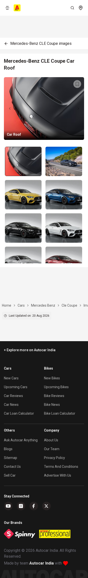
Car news (11, 405)
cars (21, 305)
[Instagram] (21, 506)
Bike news (52, 405)
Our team (51, 449)
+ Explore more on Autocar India (29, 350)
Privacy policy (54, 458)
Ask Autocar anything (21, 440)
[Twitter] (46, 506)
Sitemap (10, 458)
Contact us (12, 467)
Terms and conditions (61, 467)
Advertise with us (57, 475)
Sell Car (10, 475)
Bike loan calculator (59, 413)
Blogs (8, 449)
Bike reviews (54, 396)
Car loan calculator (19, 413)
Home (6, 305)
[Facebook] (33, 506)
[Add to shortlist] (77, 84)
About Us (51, 440)
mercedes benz (43, 305)
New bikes (52, 378)
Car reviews (13, 396)
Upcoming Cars (15, 387)
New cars (11, 378)
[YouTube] (8, 506)
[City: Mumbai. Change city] (80, 7)
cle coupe (69, 305)
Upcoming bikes (56, 387)
